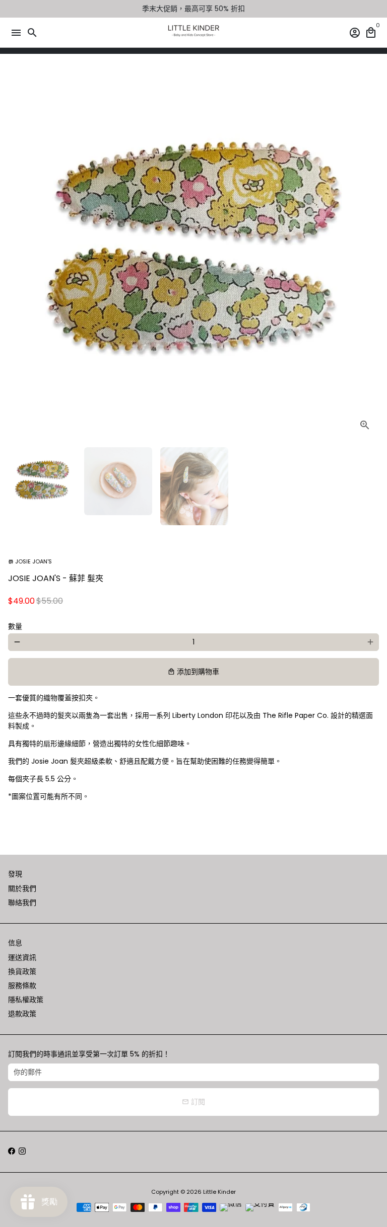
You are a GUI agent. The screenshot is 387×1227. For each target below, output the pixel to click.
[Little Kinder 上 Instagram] (22, 1152)
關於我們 (22, 888)
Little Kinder (219, 1192)
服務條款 (22, 985)
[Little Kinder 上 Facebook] (11, 1152)
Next (370, 254)
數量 (15, 626)
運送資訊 (22, 957)
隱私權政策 (25, 1000)
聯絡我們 (22, 902)
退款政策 (22, 1014)
